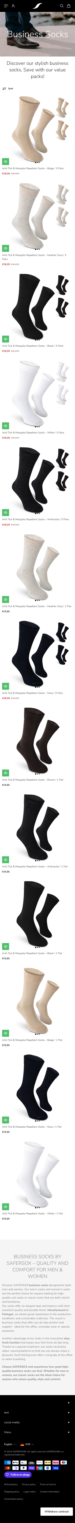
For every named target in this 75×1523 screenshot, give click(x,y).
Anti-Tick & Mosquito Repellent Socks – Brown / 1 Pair (32, 779)
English (8, 1444)
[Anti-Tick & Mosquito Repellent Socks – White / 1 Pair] (37, 1175)
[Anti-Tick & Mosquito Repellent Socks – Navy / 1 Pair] (37, 1088)
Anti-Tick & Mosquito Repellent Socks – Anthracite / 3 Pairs (35, 519)
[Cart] (68, 6)
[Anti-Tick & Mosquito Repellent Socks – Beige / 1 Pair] (37, 1002)
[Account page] (13, 6)
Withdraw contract (57, 1511)
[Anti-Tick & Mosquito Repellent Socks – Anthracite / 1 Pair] (37, 828)
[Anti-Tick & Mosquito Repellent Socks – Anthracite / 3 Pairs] (37, 481)
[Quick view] (5, 161)
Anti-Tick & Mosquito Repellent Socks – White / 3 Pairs (33, 432)
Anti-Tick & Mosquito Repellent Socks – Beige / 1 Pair (32, 1040)
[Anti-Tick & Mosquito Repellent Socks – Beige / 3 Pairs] (37, 130)
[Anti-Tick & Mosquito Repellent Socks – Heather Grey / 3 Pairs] (37, 217)
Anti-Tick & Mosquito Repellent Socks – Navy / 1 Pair (32, 1126)
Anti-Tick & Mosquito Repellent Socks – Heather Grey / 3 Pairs (34, 257)
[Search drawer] (61, 6)
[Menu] (6, 6)
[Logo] (37, 6)
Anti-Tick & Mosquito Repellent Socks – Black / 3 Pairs (32, 346)
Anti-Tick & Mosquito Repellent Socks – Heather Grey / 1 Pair (36, 606)
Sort (10, 88)
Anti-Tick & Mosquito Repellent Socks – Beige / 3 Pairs (33, 168)
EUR (27, 1444)
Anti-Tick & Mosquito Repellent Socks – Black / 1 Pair (32, 953)
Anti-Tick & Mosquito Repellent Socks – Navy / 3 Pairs (32, 693)
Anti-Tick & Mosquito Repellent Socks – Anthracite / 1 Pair (35, 866)
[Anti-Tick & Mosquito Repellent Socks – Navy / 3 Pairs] (37, 655)
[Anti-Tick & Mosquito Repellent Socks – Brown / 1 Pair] (37, 741)
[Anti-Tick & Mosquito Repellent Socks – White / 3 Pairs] (37, 394)
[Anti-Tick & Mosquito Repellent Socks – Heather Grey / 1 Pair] (37, 568)
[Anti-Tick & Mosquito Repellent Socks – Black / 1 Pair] (37, 915)
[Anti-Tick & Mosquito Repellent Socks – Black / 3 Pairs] (37, 307)
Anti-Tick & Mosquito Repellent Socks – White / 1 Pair (32, 1213)
